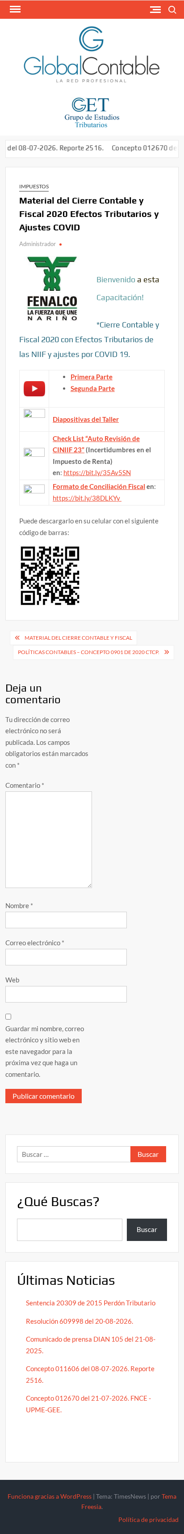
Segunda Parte (93, 388)
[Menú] (14, 9)
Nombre (19, 905)
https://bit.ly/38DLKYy (87, 498)
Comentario (24, 785)
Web (12, 980)
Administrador (37, 243)
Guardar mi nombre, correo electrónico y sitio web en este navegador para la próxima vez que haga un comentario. (44, 1051)
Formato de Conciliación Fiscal (99, 486)
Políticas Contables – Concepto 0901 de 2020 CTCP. (88, 652)
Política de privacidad (148, 1519)
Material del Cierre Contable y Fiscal (78, 637)
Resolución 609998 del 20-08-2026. (80, 1321)
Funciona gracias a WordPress (50, 1496)
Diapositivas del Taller (86, 419)
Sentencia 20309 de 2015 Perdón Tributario (90, 1303)
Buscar (147, 1229)
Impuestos (34, 186)
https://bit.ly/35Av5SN (97, 472)
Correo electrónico (34, 943)
